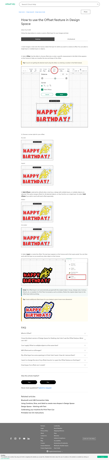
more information (5, 458)
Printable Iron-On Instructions (32, 413)
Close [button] (102, 457)
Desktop (37, 39)
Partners (43, 426)
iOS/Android (71, 39)
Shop (55, 433)
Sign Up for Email (89, 438)
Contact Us (44, 435)
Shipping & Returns (59, 430)
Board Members (58, 428)
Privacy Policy (44, 430)
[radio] (29, 382)
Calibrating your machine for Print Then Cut (37, 410)
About (42, 433)
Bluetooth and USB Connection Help (35, 400)
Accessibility (57, 440)
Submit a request (44, 388)
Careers (43, 443)
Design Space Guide (40, 12)
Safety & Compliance (59, 438)
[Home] (10, 4)
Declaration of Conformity (61, 443)
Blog (42, 440)
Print (85, 12)
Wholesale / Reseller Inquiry (61, 445)
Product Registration (46, 448)
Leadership (57, 426)
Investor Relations (45, 445)
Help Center (22, 12)
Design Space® (30, 12)
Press (42, 438)
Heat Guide (57, 448)
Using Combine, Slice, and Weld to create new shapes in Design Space (47, 403)
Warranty (56, 435)
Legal (42, 428)
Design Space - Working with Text (33, 406)
